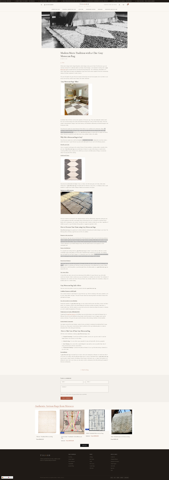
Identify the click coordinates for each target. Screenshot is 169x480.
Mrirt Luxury (92, 463)
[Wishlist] (123, 4)
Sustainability (71, 463)
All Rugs (91, 457)
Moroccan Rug (56, 9)
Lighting (80, 9)
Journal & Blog (71, 466)
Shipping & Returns (114, 459)
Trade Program (113, 463)
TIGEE (84, 5)
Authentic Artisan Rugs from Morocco (54, 406)
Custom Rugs (92, 466)
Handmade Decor (90, 9)
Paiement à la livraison (115, 461)
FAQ (111, 470)
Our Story (70, 457)
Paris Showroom (72, 461)
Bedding (100, 9)
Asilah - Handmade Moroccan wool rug (94, 433)
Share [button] (63, 62)
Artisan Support (71, 459)
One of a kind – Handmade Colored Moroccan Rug (71, 437)
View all (84, 445)
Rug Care (112, 468)
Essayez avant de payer (110, 4)
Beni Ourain (92, 459)
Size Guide (113, 466)
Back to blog (85, 370)
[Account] (119, 4)
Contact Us (113, 457)
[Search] (41, 4)
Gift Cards (91, 468)
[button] (7, 477)
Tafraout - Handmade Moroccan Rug (44, 436)
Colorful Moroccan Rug (69, 9)
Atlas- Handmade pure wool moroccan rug (120, 436)
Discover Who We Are (111, 9)
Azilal (91, 461)
